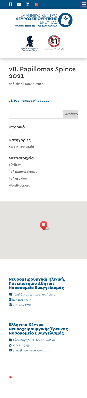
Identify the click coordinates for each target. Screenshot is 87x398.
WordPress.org (19, 185)
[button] (83, 4)
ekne (18, 84)
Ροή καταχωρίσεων (23, 171)
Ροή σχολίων (18, 178)
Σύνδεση (15, 164)
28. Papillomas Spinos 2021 (29, 100)
